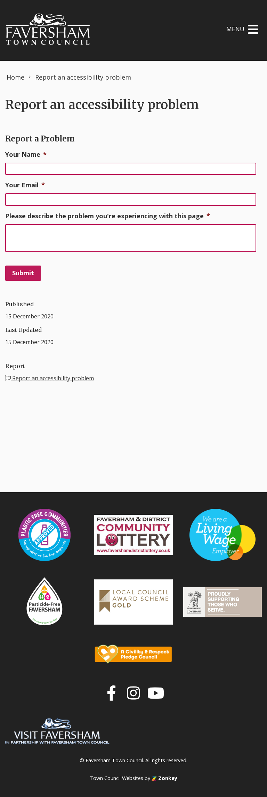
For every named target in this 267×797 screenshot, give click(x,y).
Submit (23, 273)
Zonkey (167, 778)
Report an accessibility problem (52, 378)
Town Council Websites (116, 778)
